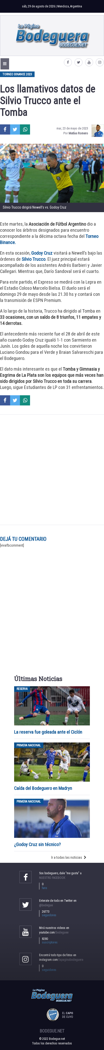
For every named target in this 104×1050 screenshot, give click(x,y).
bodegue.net (52, 1030)
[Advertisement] (52, 469)
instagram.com (61, 959)
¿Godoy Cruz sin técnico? (38, 844)
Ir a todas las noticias (66, 857)
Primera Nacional (29, 745)
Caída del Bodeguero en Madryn (43, 788)
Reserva (22, 689)
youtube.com (53, 932)
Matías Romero (78, 133)
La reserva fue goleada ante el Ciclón (48, 732)
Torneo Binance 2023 (17, 74)
